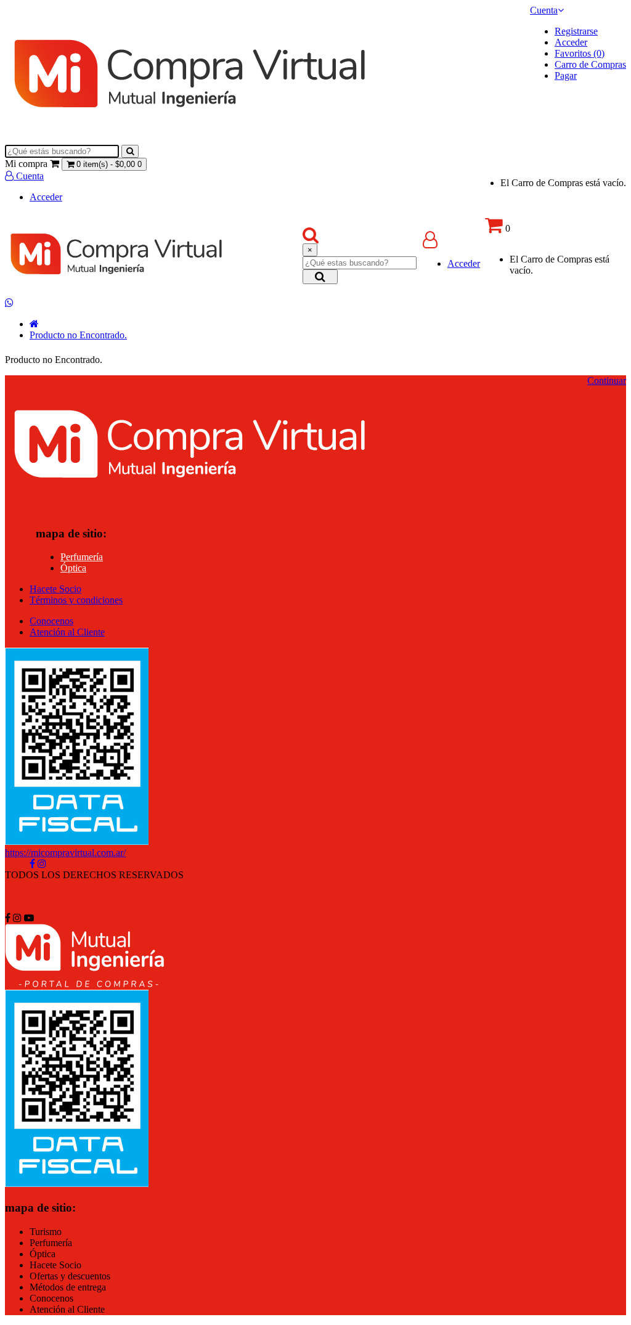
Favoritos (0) (580, 53)
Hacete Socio (55, 589)
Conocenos (51, 621)
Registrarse (576, 31)
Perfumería (81, 557)
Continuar (606, 380)
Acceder (571, 42)
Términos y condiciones (76, 600)
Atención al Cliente (67, 632)
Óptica (73, 568)
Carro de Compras (590, 64)
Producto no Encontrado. (78, 335)
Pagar (566, 75)
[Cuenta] (430, 242)
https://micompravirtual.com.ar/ (65, 852)
